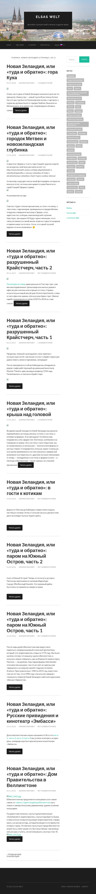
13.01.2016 (11, 726)
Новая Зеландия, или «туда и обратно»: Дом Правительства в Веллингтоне (32, 777)
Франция (82, 133)
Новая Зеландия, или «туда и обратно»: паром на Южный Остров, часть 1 (31, 622)
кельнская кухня (74, 154)
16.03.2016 (11, 567)
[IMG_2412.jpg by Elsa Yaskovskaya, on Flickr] (14, 835)
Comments (73, 218)
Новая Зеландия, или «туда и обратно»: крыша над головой (31, 408)
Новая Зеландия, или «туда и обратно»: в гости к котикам (31, 487)
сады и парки (73, 183)
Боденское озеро (74, 84)
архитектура (72, 142)
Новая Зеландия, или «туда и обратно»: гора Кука (32, 71)
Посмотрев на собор (16, 284)
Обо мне (20, 45)
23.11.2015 (11, 791)
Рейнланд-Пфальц (75, 119)
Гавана (70, 103)
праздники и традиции (76, 175)
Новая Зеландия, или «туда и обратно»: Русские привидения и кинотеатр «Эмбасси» (32, 712)
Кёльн (70, 111)
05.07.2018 (11, 83)
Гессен (70, 107)
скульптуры (72, 187)
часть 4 (27, 738)
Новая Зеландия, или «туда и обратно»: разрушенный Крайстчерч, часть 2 (31, 259)
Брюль (77, 88)
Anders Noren (73, 887)
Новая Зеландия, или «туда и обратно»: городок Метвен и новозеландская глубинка (31, 138)
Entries (71, 213)
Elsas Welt (48, 17)
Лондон (78, 111)
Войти (69, 208)
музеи (82, 162)
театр (82, 187)
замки (79, 146)
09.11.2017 (11, 273)
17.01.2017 (11, 420)
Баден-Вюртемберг (75, 80)
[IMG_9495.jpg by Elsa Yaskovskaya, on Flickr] (14, 796)
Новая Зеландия (74, 115)
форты (70, 192)
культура (82, 158)
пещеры (71, 167)
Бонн (70, 88)
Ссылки (32, 45)
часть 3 (20, 738)
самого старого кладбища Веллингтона (33, 802)
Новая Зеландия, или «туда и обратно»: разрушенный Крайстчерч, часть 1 (31, 329)
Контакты (45, 45)
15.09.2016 (11, 499)
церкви (78, 192)
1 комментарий (45, 83)
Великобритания (74, 98)
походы (71, 171)
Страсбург (72, 133)
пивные (80, 167)
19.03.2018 (11, 155)
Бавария (71, 76)
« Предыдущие (14, 855)
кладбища (72, 158)
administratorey (27, 83)
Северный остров (74, 129)
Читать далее (21, 110)
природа (71, 179)
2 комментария (45, 420)
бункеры (83, 142)
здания (70, 150)
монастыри (72, 162)
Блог (9, 45)
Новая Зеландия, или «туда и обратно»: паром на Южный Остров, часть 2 (31, 553)
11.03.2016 (11, 636)
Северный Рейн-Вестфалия (74, 124)
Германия (80, 103)
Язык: (57, 45)
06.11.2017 (11, 343)
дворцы (71, 146)
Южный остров (73, 137)
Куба (78, 107)
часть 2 (12, 738)
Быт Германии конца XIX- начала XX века (77, 93)
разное (80, 179)
